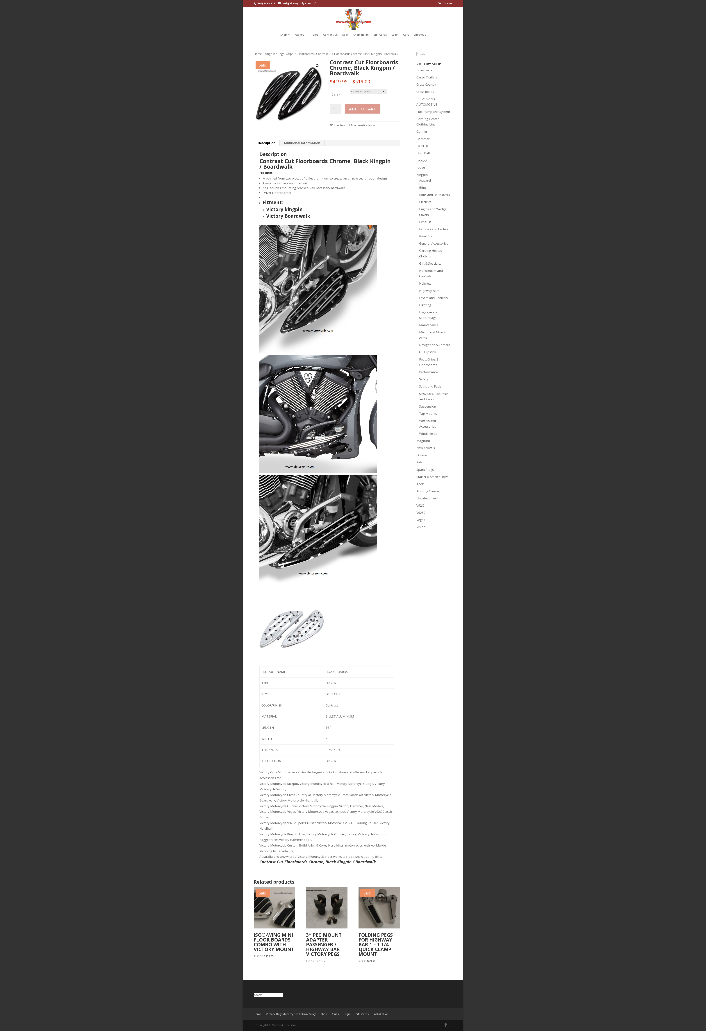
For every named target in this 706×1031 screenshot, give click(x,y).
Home (258, 54)
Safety (423, 379)
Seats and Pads (430, 386)
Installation (380, 1014)
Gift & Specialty (430, 263)
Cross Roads (425, 91)
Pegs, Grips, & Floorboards (296, 54)
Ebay (345, 34)
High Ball (423, 153)
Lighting (425, 305)
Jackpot (421, 160)
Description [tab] (266, 143)
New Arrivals (425, 448)
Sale (419, 462)
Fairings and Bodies (433, 229)
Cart (406, 34)
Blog (315, 34)
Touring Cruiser (427, 491)
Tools (420, 484)
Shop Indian (361, 34)
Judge (420, 167)
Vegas (420, 520)
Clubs (335, 1014)
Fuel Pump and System (433, 112)
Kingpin (269, 54)
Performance (428, 372)
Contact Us (330, 34)
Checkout (420, 34)
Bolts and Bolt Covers (434, 195)
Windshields (428, 433)
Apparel (425, 180)
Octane (421, 455)
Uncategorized (427, 498)
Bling (423, 187)
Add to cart (362, 109)
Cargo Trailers (426, 77)
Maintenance (428, 325)
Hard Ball (423, 146)
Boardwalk (424, 70)
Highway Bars (429, 290)
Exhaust (425, 222)
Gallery (299, 34)
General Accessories (433, 243)
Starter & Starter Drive (432, 477)
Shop (283, 34)
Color (335, 95)
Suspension (427, 406)
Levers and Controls (433, 298)
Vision (420, 527)
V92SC (420, 512)
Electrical (426, 202)
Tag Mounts (428, 413)
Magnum (423, 441)
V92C (420, 505)
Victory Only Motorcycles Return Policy (291, 1014)
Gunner (421, 131)
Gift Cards (380, 34)
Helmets (425, 283)
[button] (317, 66)
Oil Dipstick (427, 352)
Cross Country (426, 84)
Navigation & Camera (434, 345)
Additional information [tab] (302, 143)
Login (394, 34)
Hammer (422, 139)
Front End (426, 236)
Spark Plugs (425, 469)
